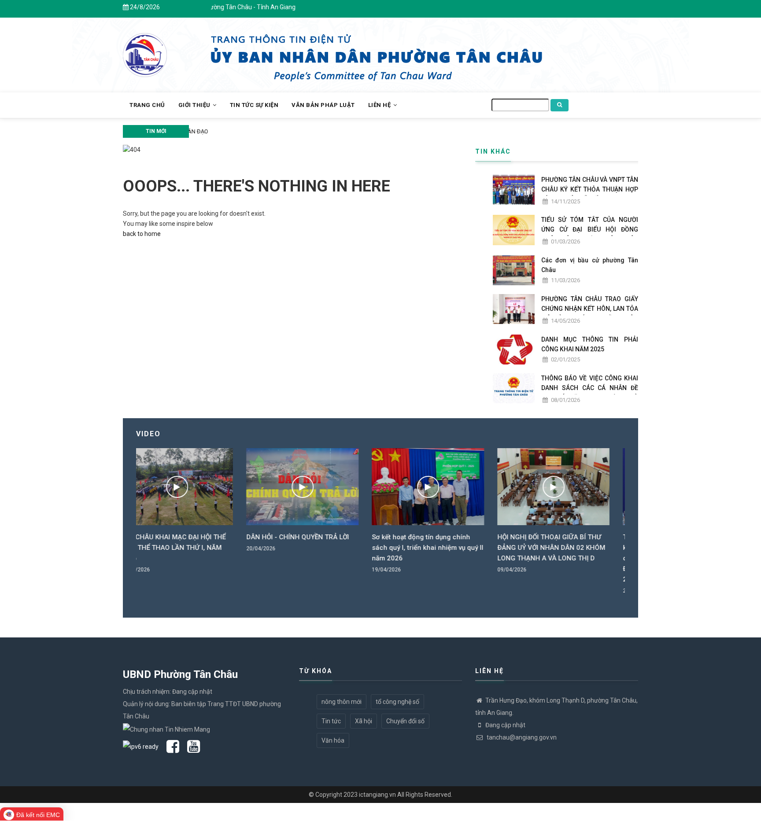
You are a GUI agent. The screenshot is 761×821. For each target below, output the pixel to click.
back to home (142, 233)
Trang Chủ (147, 105)
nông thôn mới (341, 701)
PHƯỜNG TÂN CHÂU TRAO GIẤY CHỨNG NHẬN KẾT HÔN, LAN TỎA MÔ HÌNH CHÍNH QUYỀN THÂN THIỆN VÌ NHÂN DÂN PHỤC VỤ (589, 313)
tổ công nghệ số (397, 701)
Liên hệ (380, 105)
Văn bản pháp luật (323, 105)
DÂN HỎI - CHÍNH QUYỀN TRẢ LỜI (187, 537)
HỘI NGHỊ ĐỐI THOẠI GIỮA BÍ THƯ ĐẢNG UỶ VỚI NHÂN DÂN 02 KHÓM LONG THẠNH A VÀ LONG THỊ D (441, 547)
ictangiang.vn (377, 794)
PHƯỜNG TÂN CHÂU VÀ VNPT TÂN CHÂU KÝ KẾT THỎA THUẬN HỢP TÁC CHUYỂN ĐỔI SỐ (589, 189)
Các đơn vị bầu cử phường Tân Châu (589, 265)
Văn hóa (332, 740)
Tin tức (331, 721)
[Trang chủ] (145, 50)
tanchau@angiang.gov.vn (521, 737)
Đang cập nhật (505, 725)
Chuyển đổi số (405, 721)
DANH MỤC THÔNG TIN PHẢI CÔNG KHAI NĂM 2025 (589, 344)
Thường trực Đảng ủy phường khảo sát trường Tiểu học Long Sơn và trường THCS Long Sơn (308, 131)
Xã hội (363, 721)
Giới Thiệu (195, 105)
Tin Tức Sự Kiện (254, 105)
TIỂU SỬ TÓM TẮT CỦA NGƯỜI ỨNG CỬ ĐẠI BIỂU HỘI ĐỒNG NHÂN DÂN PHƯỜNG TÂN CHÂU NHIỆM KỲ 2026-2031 (589, 234)
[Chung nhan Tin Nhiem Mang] (166, 728)
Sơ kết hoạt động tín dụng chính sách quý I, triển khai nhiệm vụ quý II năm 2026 (317, 547)
